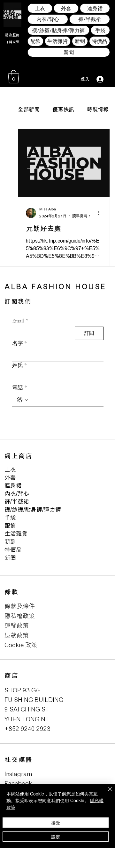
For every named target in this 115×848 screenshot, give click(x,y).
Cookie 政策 (20, 645)
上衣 (10, 469)
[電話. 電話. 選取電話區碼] (22, 400)
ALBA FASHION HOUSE (55, 286)
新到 (10, 541)
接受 (55, 822)
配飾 (10, 525)
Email (20, 320)
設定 (55, 836)
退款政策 (16, 635)
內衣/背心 (16, 493)
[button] (13, 76)
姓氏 (19, 365)
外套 (10, 477)
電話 (19, 387)
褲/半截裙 (16, 501)
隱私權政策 (19, 616)
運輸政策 (16, 625)
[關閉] (106, 793)
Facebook (18, 783)
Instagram (18, 774)
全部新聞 (29, 109)
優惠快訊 (63, 109)
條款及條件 (19, 606)
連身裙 (13, 485)
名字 (19, 343)
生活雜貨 (15, 533)
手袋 (10, 517)
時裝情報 (98, 109)
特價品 (13, 550)
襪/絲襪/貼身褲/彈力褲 (32, 509)
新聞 (10, 558)
